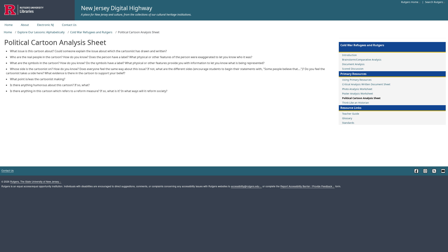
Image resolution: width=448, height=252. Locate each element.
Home (9, 25)
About (25, 25)
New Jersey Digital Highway (116, 8)
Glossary (347, 118)
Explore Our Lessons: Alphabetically (41, 32)
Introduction (349, 55)
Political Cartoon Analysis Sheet (361, 98)
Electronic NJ (45, 25)
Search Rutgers (434, 2)
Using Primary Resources (357, 79)
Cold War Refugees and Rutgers (91, 32)
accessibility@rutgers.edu (245, 186)
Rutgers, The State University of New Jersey (34, 181)
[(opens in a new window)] (416, 171)
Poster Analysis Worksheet (357, 93)
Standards (348, 122)
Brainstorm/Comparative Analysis (361, 59)
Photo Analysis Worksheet (357, 89)
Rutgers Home (409, 2)
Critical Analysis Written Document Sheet (366, 84)
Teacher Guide (350, 113)
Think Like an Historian (355, 102)
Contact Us (69, 25)
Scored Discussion (352, 68)
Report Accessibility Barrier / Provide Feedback (306, 186)
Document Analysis (353, 64)
